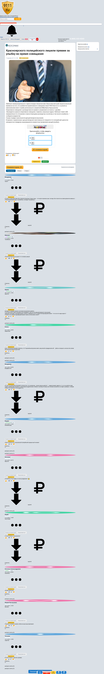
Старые (27, 171)
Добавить (53, 673)
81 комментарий (40, 150)
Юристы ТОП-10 (5, 39)
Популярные (10, 171)
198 (88, 47)
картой (29, 225)
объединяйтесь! (14, 15)
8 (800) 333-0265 (77, 39)
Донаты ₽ (45, 161)
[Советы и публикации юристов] (7, 7)
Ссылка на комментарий (10, 195)
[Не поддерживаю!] (14, 201)
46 (87, 44)
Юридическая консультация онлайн (9, 17)
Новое (25, 39)
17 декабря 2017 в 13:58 (12, 58)
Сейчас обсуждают (15, 39)
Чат (6, 197)
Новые (19, 171)
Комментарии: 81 (14, 167)
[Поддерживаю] (6, 201)
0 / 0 (41, 157)
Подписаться (36, 161)
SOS (37, 39)
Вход (1, 37)
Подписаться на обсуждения (67, 167)
